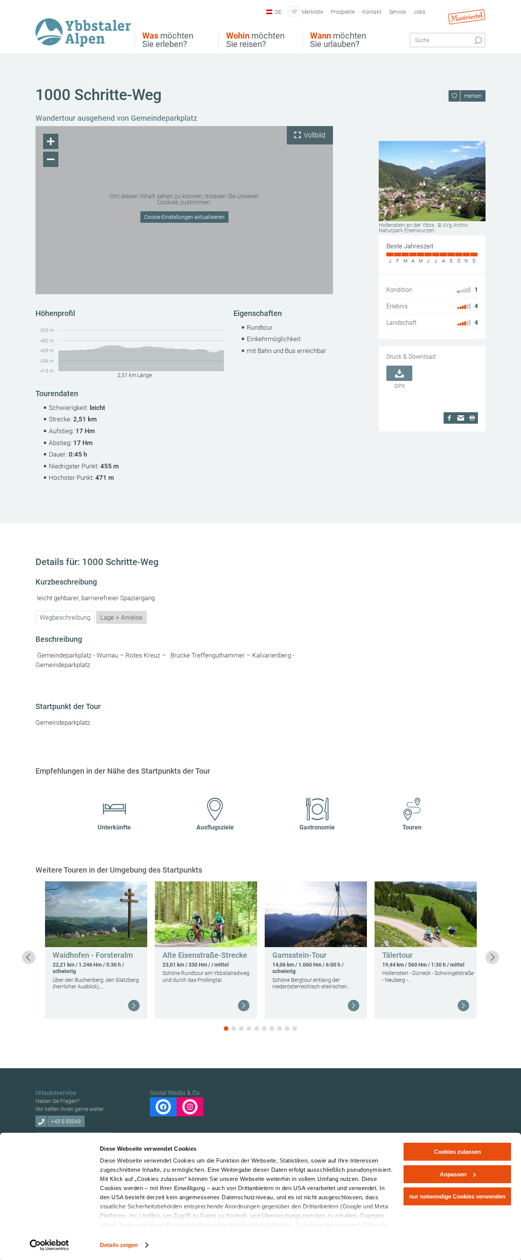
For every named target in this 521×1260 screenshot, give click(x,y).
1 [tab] (226, 1028)
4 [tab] (249, 1028)
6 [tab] (264, 1028)
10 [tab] (295, 1028)
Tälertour (397, 955)
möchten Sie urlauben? (338, 40)
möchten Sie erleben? (167, 40)
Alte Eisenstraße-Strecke (204, 955)
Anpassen (453, 1174)
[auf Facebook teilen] (449, 418)
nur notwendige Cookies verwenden (457, 1196)
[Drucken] (472, 418)
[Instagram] (190, 1106)
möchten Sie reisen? (255, 40)
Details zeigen (119, 1245)
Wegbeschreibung (65, 617)
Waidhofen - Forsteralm (93, 955)
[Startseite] (85, 28)
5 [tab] (256, 1028)
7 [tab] (272, 1028)
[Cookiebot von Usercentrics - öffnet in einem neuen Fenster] (49, 1245)
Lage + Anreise (121, 617)
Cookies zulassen (457, 1151)
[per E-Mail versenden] (460, 418)
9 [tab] (287, 1028)
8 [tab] (279, 1028)
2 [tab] (234, 1028)
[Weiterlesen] (134, 1005)
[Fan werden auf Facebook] (163, 1106)
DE (278, 12)
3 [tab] (241, 1028)
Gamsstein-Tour (299, 955)
